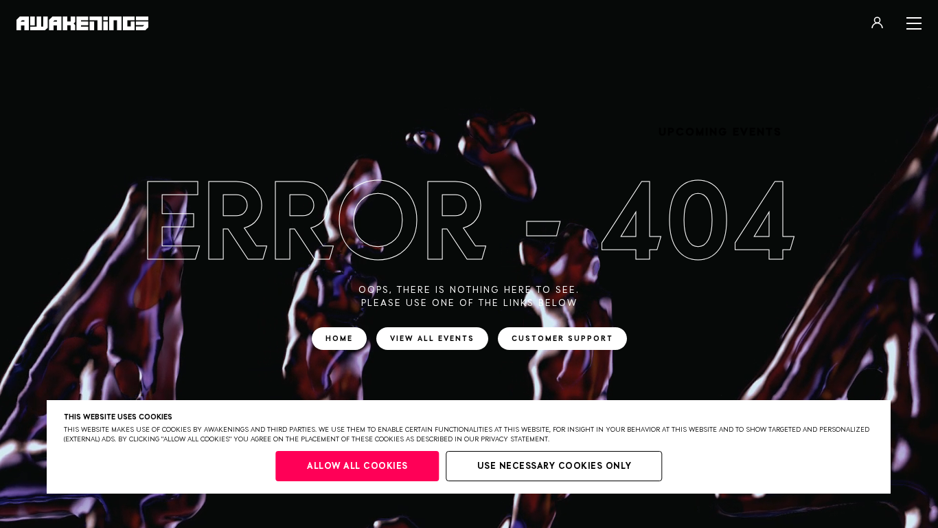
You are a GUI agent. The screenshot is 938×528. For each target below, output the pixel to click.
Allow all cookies (357, 466)
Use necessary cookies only (554, 466)
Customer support (562, 338)
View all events (432, 338)
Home (339, 338)
